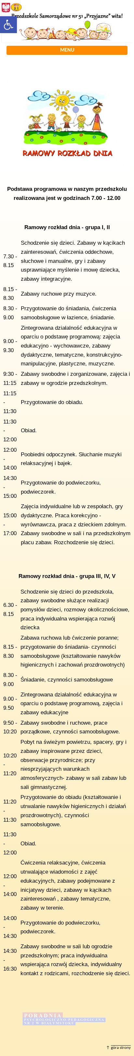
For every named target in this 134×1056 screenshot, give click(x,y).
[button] (8, 24)
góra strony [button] (121, 1048)
